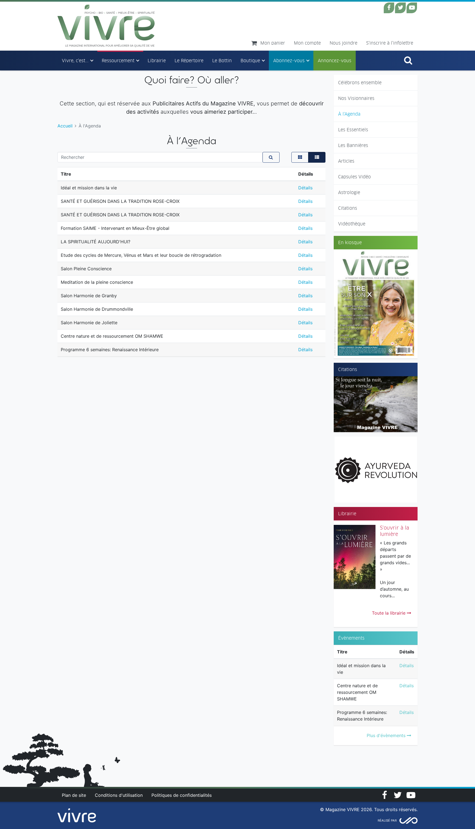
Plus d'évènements (387, 735)
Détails (406, 665)
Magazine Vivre (106, 26)
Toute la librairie (389, 613)
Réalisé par (387, 820)
